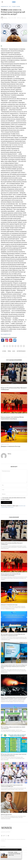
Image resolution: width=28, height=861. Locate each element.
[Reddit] (21, 346)
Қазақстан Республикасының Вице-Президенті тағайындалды (14, 388)
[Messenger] (7, 346)
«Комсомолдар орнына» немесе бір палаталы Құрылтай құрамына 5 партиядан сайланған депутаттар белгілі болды (14, 666)
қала (13, 351)
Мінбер (9, 453)
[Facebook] (4, 346)
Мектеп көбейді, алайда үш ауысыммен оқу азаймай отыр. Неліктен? (13, 727)
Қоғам (18, 6)
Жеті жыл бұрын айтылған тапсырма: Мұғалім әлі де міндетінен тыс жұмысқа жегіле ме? (13, 634)
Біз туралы (3, 846)
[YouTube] (8, 836)
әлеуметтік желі (21, 351)
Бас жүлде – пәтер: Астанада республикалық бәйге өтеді (14, 853)
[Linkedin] (15, 346)
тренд (9, 351)
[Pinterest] (13, 346)
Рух (10, 6)
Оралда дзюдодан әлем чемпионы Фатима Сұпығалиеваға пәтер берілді (12, 418)
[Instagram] (6, 836)
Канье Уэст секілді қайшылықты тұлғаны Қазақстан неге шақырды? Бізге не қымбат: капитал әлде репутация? (14, 698)
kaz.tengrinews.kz (6, 334)
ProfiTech (3, 840)
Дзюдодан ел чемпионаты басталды (10, 446)
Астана (4, 351)
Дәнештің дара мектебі (6, 814)
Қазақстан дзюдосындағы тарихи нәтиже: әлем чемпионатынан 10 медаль (12, 785)
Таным (14, 6)
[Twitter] (10, 346)
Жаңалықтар (4, 6)
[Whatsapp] (18, 346)
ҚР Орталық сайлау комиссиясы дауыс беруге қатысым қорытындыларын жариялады (13, 754)
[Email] (24, 346)
